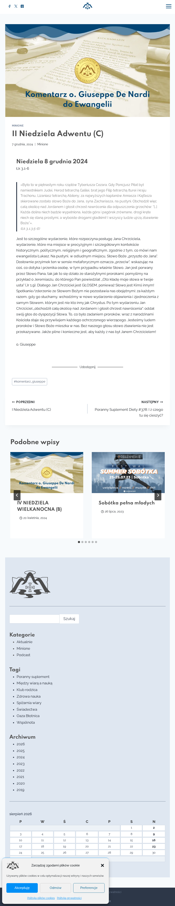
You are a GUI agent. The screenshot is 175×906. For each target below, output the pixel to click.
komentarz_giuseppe (29, 381)
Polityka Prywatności (109, 892)
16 (154, 840)
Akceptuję (22, 888)
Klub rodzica (27, 690)
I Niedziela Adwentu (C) (31, 406)
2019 (20, 790)
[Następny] (158, 495)
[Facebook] (9, 6)
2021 (20, 777)
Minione (17, 125)
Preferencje (89, 888)
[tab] (79, 542)
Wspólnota (26, 722)
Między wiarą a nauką (34, 683)
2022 (21, 770)
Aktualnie (24, 642)
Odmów (55, 888)
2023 (21, 764)
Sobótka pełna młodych (127, 503)
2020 (21, 783)
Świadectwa (27, 709)
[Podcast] (22, 6)
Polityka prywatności (69, 898)
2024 (21, 757)
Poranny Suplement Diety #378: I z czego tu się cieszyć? (129, 408)
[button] (102, 865)
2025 (21, 750)
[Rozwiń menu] (169, 6)
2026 (21, 744)
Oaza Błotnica (28, 716)
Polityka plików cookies (41, 898)
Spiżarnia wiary (29, 703)
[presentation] (46, 472)
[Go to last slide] (17, 495)
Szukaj (69, 618)
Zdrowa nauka (29, 696)
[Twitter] (16, 6)
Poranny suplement (33, 677)
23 (154, 846)
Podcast (23, 655)
